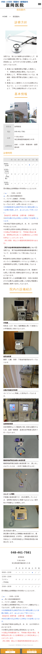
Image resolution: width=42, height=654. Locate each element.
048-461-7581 (21, 552)
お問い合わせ (31, 650)
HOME (4, 16)
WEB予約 (10, 650)
